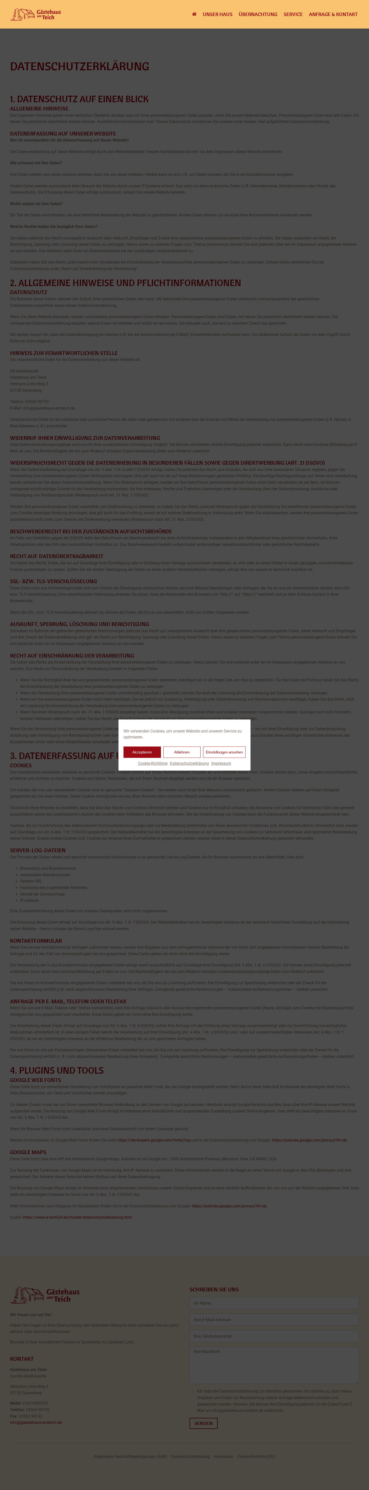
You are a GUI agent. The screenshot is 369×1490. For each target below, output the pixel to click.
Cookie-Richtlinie (152, 763)
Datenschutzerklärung (189, 763)
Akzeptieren (142, 752)
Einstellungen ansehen (224, 752)
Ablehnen (182, 752)
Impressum (221, 763)
